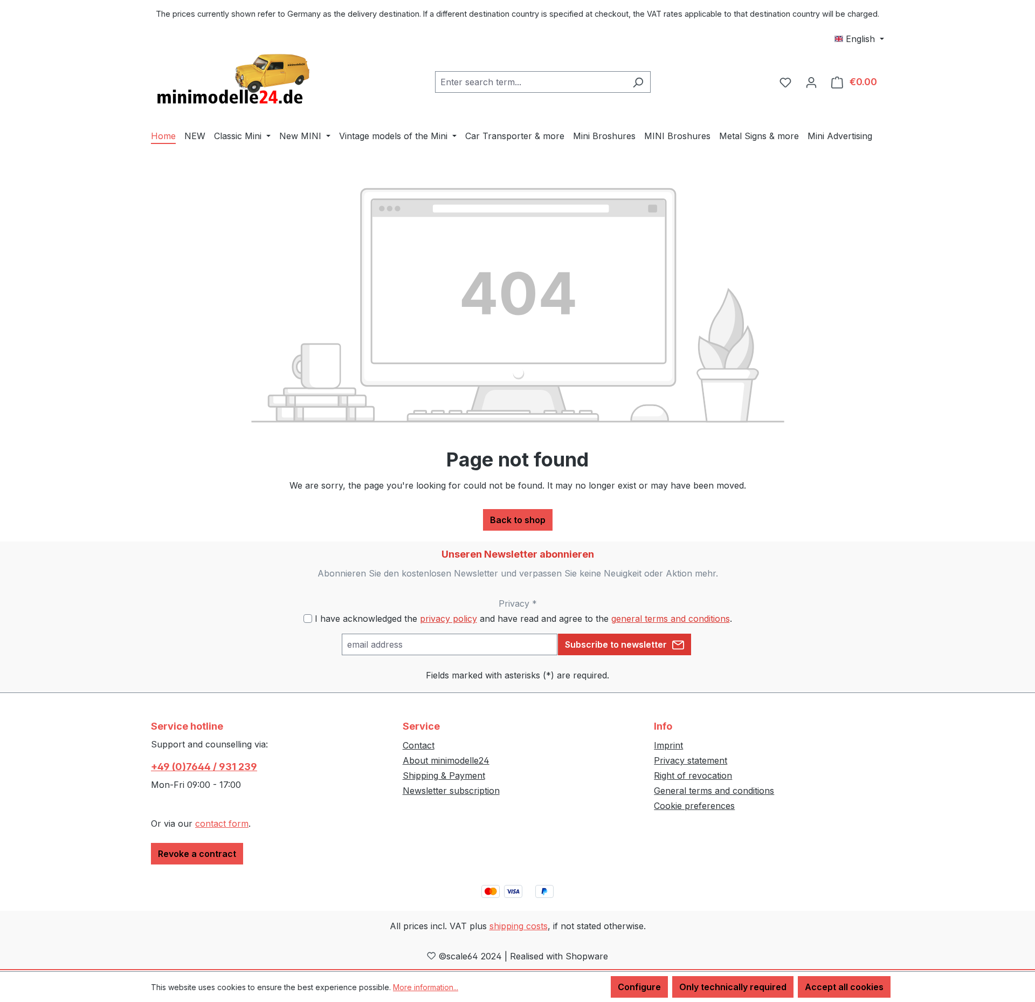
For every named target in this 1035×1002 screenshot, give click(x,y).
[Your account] (811, 82)
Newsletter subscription (451, 790)
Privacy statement (690, 760)
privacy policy (448, 618)
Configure (639, 987)
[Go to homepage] (232, 80)
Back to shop (518, 519)
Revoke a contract (197, 853)
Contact (418, 745)
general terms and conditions (670, 618)
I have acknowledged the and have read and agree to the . (523, 618)
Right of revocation (693, 775)
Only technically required (732, 987)
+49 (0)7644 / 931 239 (204, 766)
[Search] (638, 82)
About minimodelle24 (446, 760)
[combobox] (530, 82)
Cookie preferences (694, 805)
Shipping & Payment (444, 775)
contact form (222, 823)
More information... (425, 987)
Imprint (668, 745)
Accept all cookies (844, 987)
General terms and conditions (714, 790)
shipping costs (518, 926)
